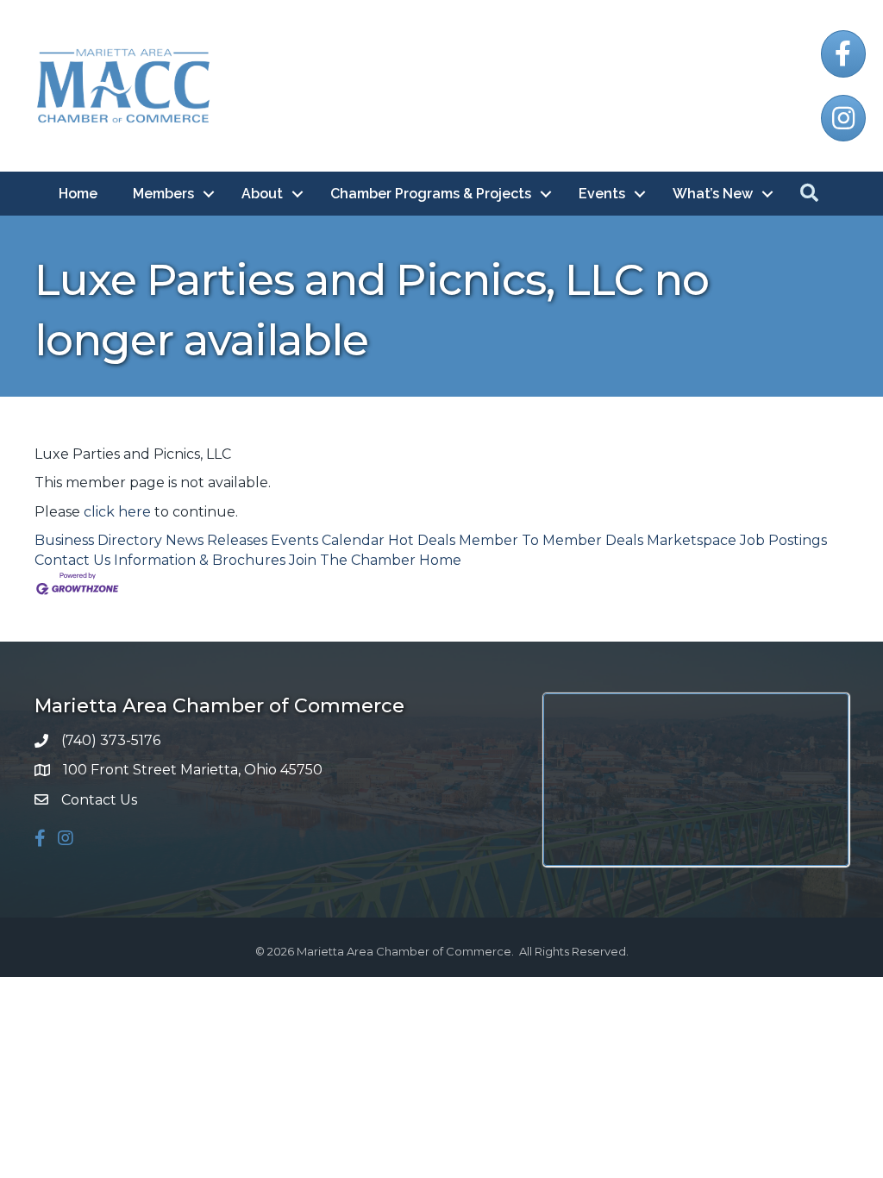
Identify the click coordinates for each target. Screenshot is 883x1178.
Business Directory (98, 540)
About (262, 193)
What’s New (713, 193)
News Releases (216, 540)
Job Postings (783, 540)
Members (163, 193)
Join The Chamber (352, 560)
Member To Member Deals (551, 540)
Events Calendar (328, 540)
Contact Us (72, 560)
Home (78, 193)
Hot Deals (421, 540)
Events (602, 193)
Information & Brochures (199, 560)
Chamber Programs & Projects (430, 193)
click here (117, 512)
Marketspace (691, 540)
